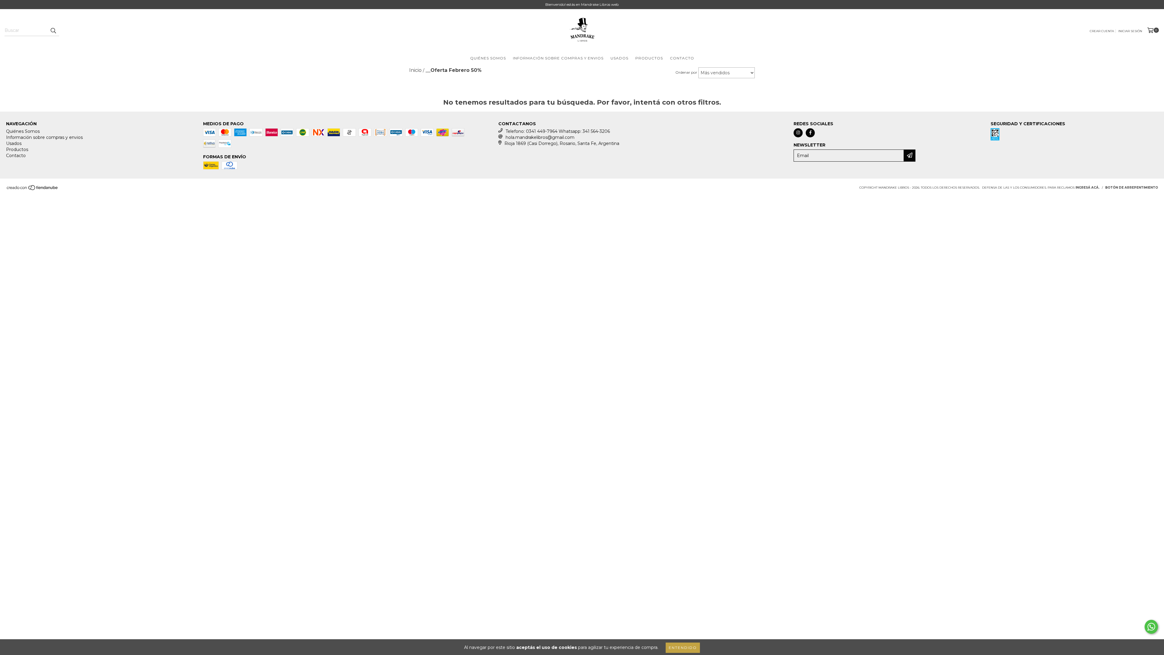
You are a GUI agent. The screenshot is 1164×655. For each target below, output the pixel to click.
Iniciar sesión (1130, 31)
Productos (649, 58)
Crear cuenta (1102, 31)
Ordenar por (686, 72)
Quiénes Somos (488, 58)
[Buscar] (53, 30)
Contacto (682, 58)
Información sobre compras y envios (558, 58)
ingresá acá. (1087, 188)
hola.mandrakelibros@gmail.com (540, 137)
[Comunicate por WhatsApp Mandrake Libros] (1151, 627)
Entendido (683, 647)
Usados (619, 58)
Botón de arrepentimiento (1131, 188)
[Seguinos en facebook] (810, 132)
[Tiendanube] (32, 189)
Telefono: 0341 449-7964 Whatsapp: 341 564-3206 (558, 131)
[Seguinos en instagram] (798, 132)
